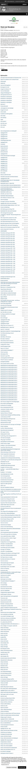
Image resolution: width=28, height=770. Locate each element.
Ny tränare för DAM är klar (6, 506)
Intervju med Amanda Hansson (7, 650)
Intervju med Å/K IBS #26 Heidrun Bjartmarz (9, 692)
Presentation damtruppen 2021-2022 (8, 232)
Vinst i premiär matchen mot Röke (7, 363)
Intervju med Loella (4, 663)
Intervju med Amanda (5, 631)
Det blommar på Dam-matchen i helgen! (8, 538)
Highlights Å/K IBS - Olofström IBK (7, 719)
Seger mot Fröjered (4, 707)
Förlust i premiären (4, 352)
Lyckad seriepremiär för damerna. (7, 229)
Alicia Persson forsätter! (5, 285)
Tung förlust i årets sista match (7, 447)
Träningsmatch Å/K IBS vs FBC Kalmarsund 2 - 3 (10, 623)
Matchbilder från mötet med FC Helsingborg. (9, 225)
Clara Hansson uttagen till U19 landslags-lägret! (10, 401)
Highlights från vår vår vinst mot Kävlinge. (9, 203)
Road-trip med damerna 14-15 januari (8, 559)
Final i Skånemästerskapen (6, 671)
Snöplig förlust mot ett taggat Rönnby (8, 541)
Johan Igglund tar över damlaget (7, 108)
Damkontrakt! (3, 81)
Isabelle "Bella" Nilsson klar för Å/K (7, 504)
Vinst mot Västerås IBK (5, 590)
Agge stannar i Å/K (4, 654)
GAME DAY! (3, 83)
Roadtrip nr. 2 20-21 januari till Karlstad (8, 445)
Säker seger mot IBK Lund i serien (7, 694)
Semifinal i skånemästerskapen (7, 428)
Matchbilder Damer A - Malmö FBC (7, 183)
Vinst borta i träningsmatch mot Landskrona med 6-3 (11, 489)
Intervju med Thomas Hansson (6, 743)
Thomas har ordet (4, 598)
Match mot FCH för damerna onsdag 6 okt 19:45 (10, 227)
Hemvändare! (3, 315)
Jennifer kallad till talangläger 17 (7, 350)
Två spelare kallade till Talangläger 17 (8, 580)
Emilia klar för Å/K (4, 665)
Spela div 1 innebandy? (5, 329)
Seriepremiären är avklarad (6, 741)
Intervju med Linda (4, 669)
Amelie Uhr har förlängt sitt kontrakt (7, 498)
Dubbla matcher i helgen (5, 443)
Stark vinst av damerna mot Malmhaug (8, 618)
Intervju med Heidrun (5, 627)
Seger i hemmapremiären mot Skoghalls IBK (9, 596)
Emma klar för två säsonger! (6, 305)
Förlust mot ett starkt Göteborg (7, 526)
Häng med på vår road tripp (6, 600)
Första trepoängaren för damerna (7, 724)
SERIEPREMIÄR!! (4, 231)
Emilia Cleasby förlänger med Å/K (7, 519)
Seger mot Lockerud (5, 348)
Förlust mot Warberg (5, 711)
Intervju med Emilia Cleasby (6, 736)
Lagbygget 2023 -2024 (5, 178)
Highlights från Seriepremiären (6, 739)
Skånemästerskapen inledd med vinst (8, 452)
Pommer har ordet (4, 570)
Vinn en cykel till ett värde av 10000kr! (8, 536)
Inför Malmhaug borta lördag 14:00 (7, 209)
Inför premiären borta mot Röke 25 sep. (8, 219)
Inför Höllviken (3, 125)
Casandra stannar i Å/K (5, 652)
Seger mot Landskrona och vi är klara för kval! (9, 79)
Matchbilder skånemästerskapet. (7, 195)
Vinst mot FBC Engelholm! (6, 85)
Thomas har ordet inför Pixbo (6, 588)
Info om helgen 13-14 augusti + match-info (9, 625)
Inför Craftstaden (4, 170)
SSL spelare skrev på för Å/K (6, 621)
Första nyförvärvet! (4, 106)
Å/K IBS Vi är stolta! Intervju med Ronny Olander (10, 715)
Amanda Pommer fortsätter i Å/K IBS (8, 500)
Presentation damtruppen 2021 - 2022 (8, 248)
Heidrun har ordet (4, 705)
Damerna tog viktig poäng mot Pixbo (8, 698)
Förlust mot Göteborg (5, 568)
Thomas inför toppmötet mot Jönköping (8, 534)
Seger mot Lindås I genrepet (6, 483)
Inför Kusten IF (3, 121)
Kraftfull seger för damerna (6, 594)
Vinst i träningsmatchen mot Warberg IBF (9, 130)
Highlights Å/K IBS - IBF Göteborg (7, 700)
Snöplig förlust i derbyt (5, 344)
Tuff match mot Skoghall (5, 437)
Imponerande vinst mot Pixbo (6, 586)
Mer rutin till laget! (4, 317)
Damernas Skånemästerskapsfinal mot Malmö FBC (10, 515)
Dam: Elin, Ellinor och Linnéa (6, 312)
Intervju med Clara (4, 644)
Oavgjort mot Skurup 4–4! (6, 89)
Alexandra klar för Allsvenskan (6, 660)
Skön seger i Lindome (5, 432)
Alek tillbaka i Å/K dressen (6, 336)
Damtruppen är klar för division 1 (7, 753)
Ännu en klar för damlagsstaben (7, 403)
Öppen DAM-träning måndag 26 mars (8, 418)
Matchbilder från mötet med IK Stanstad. (8, 211)
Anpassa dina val (5, 764)
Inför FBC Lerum (4, 123)
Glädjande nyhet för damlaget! (6, 310)
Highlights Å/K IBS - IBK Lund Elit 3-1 (8, 690)
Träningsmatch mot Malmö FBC (7, 605)
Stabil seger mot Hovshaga (6, 579)
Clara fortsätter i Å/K (4, 656)
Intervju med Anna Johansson (6, 701)
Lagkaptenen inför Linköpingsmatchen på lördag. (10, 457)
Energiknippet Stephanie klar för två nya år (9, 680)
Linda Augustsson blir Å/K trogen (7, 357)
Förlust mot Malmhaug (5, 207)
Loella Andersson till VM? (6, 416)
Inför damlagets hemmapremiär (7, 212)
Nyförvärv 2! (3, 104)
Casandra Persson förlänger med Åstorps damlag (10, 414)
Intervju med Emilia (4, 661)
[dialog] (14, 762)
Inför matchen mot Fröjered (6, 564)
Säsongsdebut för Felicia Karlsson (7, 441)
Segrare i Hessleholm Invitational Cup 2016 (9, 607)
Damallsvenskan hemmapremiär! (7, 479)
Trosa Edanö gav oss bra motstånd (7, 547)
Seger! (2, 119)
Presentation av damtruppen (6, 102)
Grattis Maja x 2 (4, 335)
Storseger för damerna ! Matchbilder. (8, 201)
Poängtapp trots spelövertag (6, 734)
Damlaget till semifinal (5, 361)
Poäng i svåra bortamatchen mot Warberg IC (9, 738)
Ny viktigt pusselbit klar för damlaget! (8, 314)
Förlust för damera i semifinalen (7, 359)
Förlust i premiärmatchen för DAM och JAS (9, 497)
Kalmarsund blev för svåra (6, 422)
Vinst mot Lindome (4, 522)
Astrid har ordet (4, 696)
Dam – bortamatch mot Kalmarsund (8, 455)
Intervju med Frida (4, 633)
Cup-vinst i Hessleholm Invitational (7, 487)
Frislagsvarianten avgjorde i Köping (7, 592)
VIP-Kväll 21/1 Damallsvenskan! (7, 543)
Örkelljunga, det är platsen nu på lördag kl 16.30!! (10, 553)
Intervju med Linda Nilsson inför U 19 (8, 749)
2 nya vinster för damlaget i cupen (7, 616)
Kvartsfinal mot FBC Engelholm (7, 113)
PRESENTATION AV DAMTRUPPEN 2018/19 (9, 365)
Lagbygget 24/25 (4, 132)
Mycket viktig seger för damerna (7, 686)
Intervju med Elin (4, 639)
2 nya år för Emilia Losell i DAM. (7, 291)
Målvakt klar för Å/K (4, 667)
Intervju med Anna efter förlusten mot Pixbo (9, 730)
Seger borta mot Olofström (6, 675)
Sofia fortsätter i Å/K (5, 642)
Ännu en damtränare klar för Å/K (7, 407)
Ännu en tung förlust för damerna (7, 342)
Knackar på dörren (4, 280)
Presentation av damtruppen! (6, 96)
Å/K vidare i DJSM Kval (5, 338)
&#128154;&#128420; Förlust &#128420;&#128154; (11, 185)
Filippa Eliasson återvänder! (6, 289)
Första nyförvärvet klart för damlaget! (8, 155)
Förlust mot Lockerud (5, 530)
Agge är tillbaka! (4, 296)
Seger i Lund (3, 485)
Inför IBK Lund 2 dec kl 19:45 (6, 193)
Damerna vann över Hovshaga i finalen (8, 612)
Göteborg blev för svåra (5, 433)
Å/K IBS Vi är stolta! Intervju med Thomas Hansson (10, 713)
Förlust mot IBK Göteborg (6, 703)
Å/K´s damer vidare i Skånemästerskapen (9, 688)
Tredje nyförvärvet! (4, 148)
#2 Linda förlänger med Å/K (6, 673)
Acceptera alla (22, 767)
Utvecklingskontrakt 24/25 (6, 140)
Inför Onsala (3, 115)
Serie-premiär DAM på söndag (6, 481)
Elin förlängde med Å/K (5, 648)
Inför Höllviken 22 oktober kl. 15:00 (7, 197)
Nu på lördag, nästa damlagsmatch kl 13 (8, 435)
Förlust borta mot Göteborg (6, 732)
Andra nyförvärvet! (4, 151)
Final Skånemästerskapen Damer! (7, 333)
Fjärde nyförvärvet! (4, 146)
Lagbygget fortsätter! (5, 321)
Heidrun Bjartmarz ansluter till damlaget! (8, 292)
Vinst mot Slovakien (7, 27)
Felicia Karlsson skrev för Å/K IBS (7, 620)
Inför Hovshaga (4, 582)
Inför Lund (3, 127)
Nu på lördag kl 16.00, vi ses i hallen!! (8, 566)
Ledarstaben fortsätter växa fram (7, 409)
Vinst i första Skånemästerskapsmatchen (9, 555)
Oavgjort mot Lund (4, 109)
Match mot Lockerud (5, 577)
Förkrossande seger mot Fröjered (7, 562)
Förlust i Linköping (4, 426)
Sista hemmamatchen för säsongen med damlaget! (11, 424)
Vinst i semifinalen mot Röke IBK (7, 614)
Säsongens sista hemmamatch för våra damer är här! (11, 77)
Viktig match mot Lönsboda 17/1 (7, 325)
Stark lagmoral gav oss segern (7, 557)
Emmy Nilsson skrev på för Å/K (7, 520)
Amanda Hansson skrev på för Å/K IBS (8, 658)
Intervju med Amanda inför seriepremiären (9, 747)
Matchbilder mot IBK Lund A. (6, 191)
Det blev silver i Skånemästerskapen (8, 513)
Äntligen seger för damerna (6, 717)
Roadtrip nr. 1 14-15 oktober (6, 472)
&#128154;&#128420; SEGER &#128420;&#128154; (10, 187)
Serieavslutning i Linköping (6, 420)
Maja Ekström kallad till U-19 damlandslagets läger (10, 331)
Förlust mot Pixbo (4, 726)
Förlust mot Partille (4, 682)
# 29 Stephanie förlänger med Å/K (7, 679)
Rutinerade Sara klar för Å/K (6, 601)
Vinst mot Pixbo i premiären (6, 477)
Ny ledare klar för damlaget (6, 405)
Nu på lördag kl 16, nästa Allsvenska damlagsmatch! (11, 459)
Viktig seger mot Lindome (6, 463)
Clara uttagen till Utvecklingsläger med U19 (9, 511)
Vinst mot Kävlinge (4, 199)
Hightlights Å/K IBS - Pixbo (6, 728)
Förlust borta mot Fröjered (6, 524)
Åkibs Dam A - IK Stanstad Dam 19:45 (8, 287)
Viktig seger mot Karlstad (5, 439)
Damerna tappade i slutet (5, 346)
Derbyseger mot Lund (5, 461)
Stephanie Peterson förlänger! (6, 413)
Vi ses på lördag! (4, 584)
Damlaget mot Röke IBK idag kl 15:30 (8, 276)
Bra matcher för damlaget (6, 751)
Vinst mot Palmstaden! (5, 90)
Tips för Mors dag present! (6, 303)
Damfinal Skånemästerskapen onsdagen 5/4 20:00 (10, 517)
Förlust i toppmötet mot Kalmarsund (8, 454)
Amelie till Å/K (3, 637)
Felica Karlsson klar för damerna (7, 340)
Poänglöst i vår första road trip (6, 467)
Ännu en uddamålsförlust (5, 722)
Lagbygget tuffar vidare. (5, 319)
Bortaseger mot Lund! (5, 87)
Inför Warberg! (3, 117)
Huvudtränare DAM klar (5, 411)
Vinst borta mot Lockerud (6, 575)
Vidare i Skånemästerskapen (6, 709)
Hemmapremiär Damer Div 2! (6, 94)
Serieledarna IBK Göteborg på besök (8, 465)
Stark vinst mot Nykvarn (5, 539)
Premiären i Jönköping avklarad (7, 603)
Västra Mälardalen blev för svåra (7, 474)
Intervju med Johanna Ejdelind (6, 745)
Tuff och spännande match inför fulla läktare (9, 532)
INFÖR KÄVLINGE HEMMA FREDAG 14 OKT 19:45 (10, 205)
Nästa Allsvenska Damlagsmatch (7, 430)
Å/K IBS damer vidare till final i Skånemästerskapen (10, 528)
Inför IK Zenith (3, 111)
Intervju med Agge (4, 646)
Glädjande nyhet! (4, 298)
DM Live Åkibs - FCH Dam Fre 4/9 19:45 (8, 294)
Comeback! (3, 144)
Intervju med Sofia (4, 635)
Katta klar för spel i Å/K (5, 355)
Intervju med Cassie (4, 641)
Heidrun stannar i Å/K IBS (5, 629)
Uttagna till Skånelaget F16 (6, 92)
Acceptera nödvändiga (11, 767)
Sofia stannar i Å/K (4, 354)
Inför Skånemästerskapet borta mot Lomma (9, 221)
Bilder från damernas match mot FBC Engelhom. (10, 223)
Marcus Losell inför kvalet (6, 174)
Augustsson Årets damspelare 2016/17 (8, 502)
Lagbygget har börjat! (5, 323)
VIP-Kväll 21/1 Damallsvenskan (7, 545)
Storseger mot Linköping (5, 549)
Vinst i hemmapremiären (5, 476)
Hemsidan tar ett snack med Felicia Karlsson (9, 176)
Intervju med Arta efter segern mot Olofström (9, 720)
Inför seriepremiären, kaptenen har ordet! (8, 217)
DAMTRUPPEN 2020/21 (5, 278)
